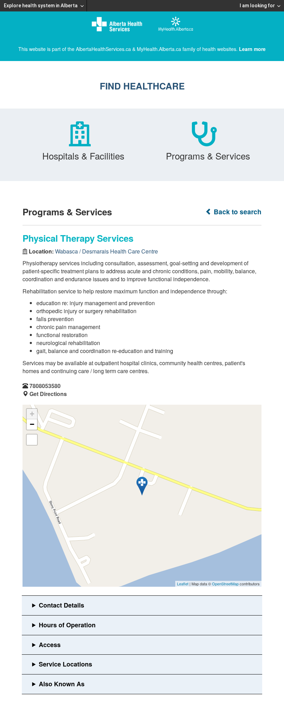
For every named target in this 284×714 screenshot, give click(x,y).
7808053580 (45, 386)
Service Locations (65, 664)
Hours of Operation (67, 624)
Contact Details (61, 605)
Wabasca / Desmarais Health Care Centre (106, 251)
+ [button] (32, 414)
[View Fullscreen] (32, 440)
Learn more (252, 48)
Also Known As (62, 683)
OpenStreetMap (225, 583)
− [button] (32, 424)
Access (50, 644)
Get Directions (48, 394)
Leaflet (182, 583)
